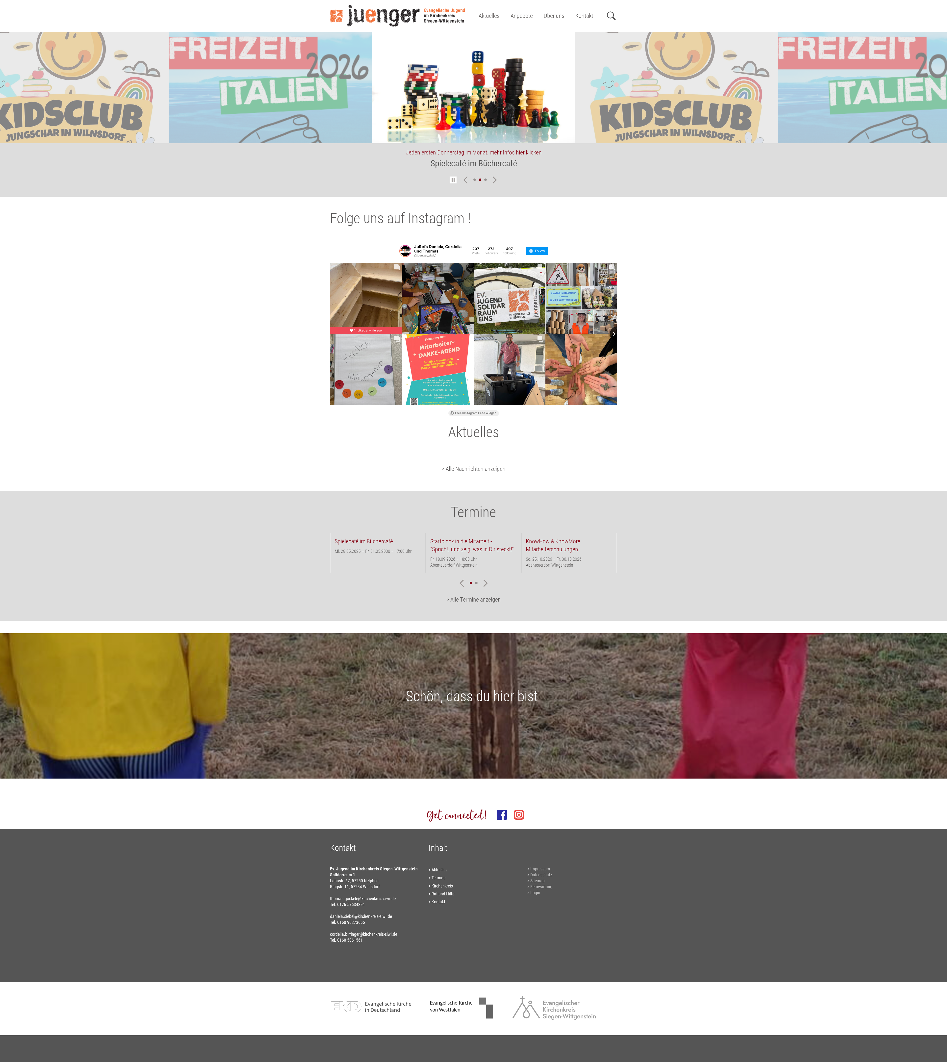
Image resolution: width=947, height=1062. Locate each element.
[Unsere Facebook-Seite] (502, 815)
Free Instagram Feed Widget (475, 413)
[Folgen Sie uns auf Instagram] (519, 815)
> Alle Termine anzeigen (473, 599)
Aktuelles (489, 15)
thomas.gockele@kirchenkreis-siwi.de (363, 898)
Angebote (522, 15)
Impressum (540, 868)
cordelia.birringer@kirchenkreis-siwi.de (363, 934)
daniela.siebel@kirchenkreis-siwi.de (361, 916)
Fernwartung (541, 886)
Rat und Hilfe (443, 893)
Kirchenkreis (442, 885)
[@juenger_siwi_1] (405, 251)
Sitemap (537, 880)
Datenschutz (541, 874)
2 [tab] (480, 179)
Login (535, 892)
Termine (438, 877)
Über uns (554, 15)
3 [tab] (485, 179)
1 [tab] (474, 179)
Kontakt (584, 15)
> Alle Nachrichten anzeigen (474, 468)
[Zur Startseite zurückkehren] (397, 6)
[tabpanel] (473, 103)
